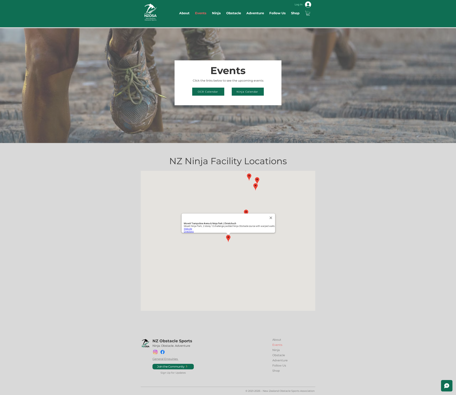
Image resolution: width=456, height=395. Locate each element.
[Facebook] (162, 352)
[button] (308, 13)
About (276, 339)
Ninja (276, 350)
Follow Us (279, 365)
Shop (276, 370)
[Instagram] (155, 352)
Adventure (280, 360)
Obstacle (278, 355)
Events (277, 345)
